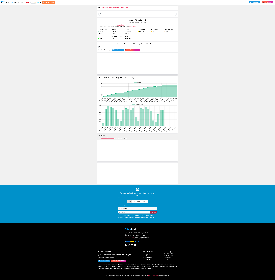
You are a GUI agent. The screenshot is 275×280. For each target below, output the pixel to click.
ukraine (109, 7)
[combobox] (137, 208)
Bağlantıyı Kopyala (103, 46)
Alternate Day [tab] (136, 201)
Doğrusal (119, 78)
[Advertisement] (137, 63)
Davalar (106, 78)
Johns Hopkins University (107, 138)
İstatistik (8, 2)
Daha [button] (22, 2)
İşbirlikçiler (147, 259)
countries (103, 7)
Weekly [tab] (145, 201)
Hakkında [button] (16, 2)
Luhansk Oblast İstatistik (137, 20)
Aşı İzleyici (168, 257)
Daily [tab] (130, 201)
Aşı (12, 2)
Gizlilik (147, 255)
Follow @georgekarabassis (132, 49)
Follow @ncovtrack (268, 2)
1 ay (132, 78)
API (168, 259)
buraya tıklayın (132, 26)
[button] (28, 2)
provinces (116, 7)
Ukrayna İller (120, 25)
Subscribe (153, 212)
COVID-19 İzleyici (168, 255)
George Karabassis (130, 237)
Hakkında (147, 254)
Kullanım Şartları (147, 257)
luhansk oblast (124, 7)
